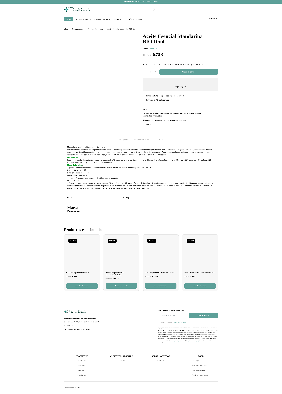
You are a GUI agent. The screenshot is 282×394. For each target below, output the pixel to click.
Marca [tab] (161, 139)
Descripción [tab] (123, 139)
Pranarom (153, 49)
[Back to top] (265, 389)
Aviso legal (195, 361)
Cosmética (80, 370)
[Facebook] (155, 124)
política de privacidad (179, 322)
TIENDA (68, 19)
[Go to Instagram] (69, 335)
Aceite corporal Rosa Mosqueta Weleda (114, 273)
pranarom (183, 120)
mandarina (173, 120)
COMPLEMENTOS (101, 19)
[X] (159, 124)
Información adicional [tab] (143, 139)
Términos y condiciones (200, 375)
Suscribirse (204, 315)
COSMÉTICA (118, 19)
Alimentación (82, 19)
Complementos (78, 29)
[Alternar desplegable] (90, 19)
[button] (82, 286)
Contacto (213, 18)
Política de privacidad (199, 365)
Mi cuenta (121, 361)
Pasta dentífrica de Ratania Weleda (199, 272)
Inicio (66, 29)
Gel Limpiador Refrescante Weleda (160, 272)
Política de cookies (198, 370)
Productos (157, 116)
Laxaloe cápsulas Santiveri (77, 272)
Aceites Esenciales (95, 29)
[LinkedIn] (164, 124)
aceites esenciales (159, 120)
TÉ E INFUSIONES (135, 19)
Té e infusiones (82, 375)
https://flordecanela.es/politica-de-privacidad (186, 342)
